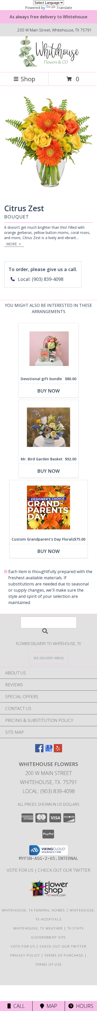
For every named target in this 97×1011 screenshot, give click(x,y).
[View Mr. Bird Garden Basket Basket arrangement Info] (48, 427)
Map (50, 1005)
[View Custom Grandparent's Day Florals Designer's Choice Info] (48, 507)
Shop (28, 79)
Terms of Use (48, 964)
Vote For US (20, 870)
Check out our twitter (64, 870)
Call (18, 1005)
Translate (64, 7)
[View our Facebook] (39, 751)
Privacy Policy (25, 955)
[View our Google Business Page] (48, 751)
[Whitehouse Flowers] (49, 65)
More (11, 243)
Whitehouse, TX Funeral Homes (33, 910)
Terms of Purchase (64, 955)
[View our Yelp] (58, 751)
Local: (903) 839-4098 (49, 791)
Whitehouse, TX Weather (38, 928)
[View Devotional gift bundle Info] (48, 348)
